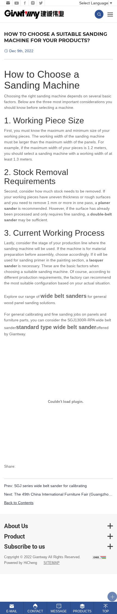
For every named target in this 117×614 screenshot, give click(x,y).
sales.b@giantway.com (7, 3)
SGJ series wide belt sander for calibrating (50, 486)
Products (82, 611)
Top (105, 611)
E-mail (11, 611)
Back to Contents (18, 502)
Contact (35, 611)
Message (59, 611)
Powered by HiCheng (20, 563)
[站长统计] (99, 557)
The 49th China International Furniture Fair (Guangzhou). (63, 494)
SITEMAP (52, 563)
